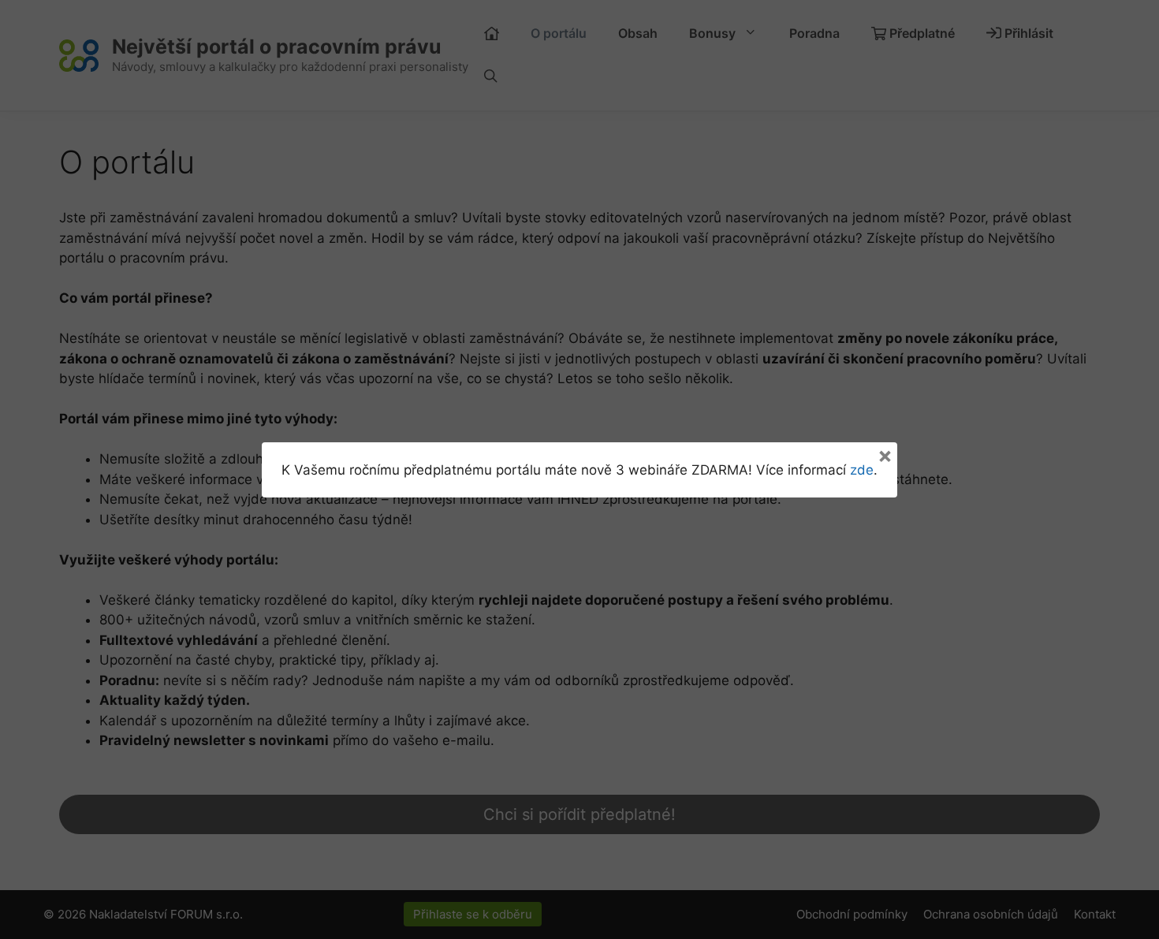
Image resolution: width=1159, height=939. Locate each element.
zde (862, 470)
